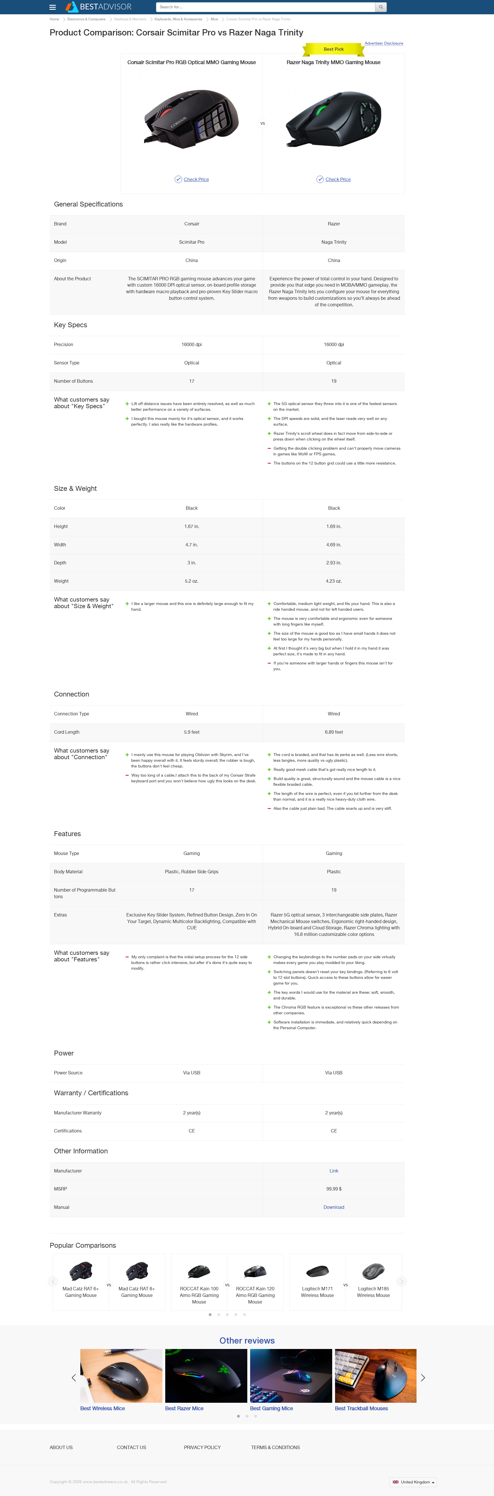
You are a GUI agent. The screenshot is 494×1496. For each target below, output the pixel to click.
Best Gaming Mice (271, 1408)
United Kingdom (415, 1482)
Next (402, 1281)
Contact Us (131, 1448)
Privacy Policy (202, 1448)
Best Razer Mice (184, 1408)
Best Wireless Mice (102, 1408)
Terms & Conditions (275, 1448)
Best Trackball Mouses (361, 1408)
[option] (109, 1282)
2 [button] (219, 1315)
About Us (61, 1448)
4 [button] (236, 1315)
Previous (53, 1281)
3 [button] (227, 1315)
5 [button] (244, 1315)
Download (334, 1207)
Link (334, 1171)
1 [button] (210, 1315)
